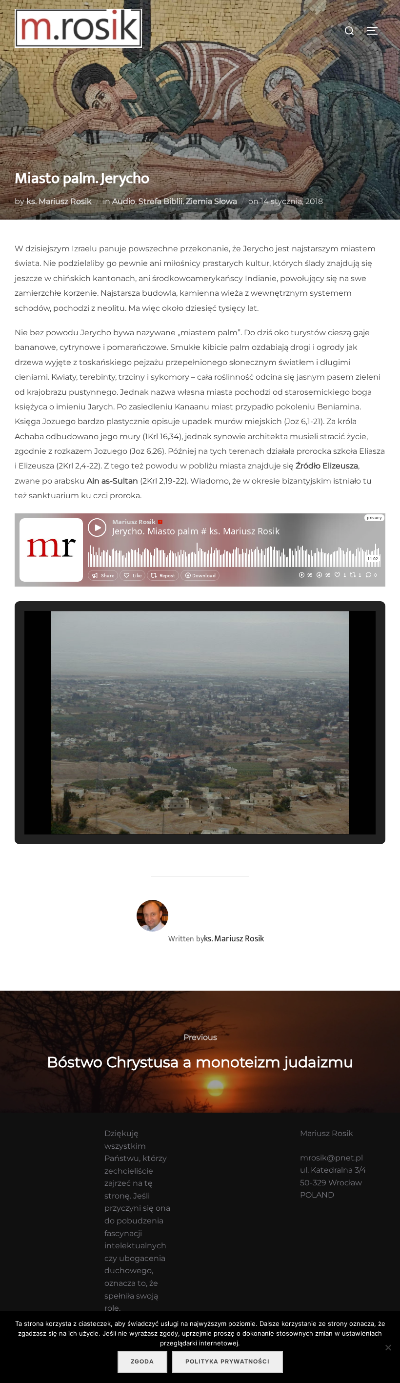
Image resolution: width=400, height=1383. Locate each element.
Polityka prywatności (227, 1361)
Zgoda (142, 1361)
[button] (177, 805)
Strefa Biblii (160, 201)
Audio (123, 201)
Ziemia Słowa (211, 201)
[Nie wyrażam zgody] (388, 1347)
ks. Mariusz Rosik (59, 201)
